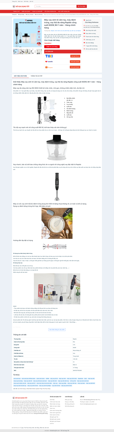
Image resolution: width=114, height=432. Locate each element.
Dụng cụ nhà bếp (37, 11)
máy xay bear (81, 383)
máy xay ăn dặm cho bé (20, 383)
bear (85, 378)
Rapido (52, 30)
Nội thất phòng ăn (63, 11)
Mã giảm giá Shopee (55, 421)
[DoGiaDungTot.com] (21, 6)
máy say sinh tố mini (66, 385)
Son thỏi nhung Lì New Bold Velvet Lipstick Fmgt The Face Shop (34, 388)
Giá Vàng (37, 427)
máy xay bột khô (90, 383)
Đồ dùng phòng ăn (50, 11)
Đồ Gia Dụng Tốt (65, 430)
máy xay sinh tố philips (45, 385)
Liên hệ (31, 1)
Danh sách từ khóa (54, 414)
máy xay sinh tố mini (33, 385)
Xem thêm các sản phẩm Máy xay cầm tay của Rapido (68, 30)
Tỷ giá (21, 427)
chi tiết (36, 76)
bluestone (80, 378)
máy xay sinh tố (28, 381)
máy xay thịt (91, 378)
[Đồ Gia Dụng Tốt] (20, 397)
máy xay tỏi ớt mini (72, 378)
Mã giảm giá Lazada (55, 419)
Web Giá (42, 427)
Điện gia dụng (26, 11)
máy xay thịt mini (52, 381)
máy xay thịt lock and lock (40, 381)
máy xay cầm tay (72, 383)
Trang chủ (14, 1)
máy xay (55, 383)
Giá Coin (47, 427)
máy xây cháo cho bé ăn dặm (44, 383)
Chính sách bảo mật (55, 401)
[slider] (16, 51)
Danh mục (20, 1)
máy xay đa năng (18, 381)
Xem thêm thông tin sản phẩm (57, 329)
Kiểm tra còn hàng (52, 46)
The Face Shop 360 (29, 427)
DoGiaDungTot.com (55, 430)
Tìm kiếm (82, 6)
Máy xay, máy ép (29, 14)
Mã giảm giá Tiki (54, 417)
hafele (47, 378)
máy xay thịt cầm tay (63, 381)
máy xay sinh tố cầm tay (20, 385)
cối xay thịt (73, 381)
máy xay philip (62, 383)
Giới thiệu (26, 1)
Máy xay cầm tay (38, 14)
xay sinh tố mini (56, 385)
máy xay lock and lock (83, 381)
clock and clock (41, 378)
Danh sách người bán (55, 412)
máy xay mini (62, 378)
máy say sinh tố (31, 383)
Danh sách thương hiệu (56, 410)
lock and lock (17, 378)
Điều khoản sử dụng (55, 404)
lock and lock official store (28, 378)
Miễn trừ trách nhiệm (55, 406)
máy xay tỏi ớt (54, 378)
